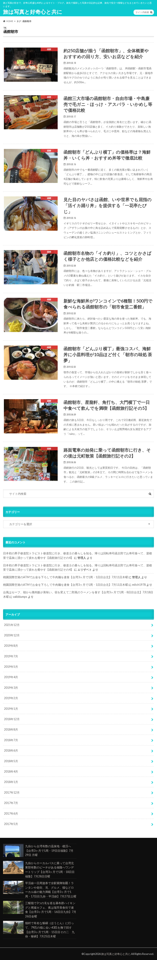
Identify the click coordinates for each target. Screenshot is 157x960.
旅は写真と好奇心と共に (32, 11)
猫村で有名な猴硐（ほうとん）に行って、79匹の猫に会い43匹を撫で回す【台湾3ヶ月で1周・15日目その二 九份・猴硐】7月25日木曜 (50, 929)
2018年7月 (11, 740)
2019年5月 (11, 666)
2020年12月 (12, 635)
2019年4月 (11, 677)
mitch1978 (139, 584)
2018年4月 (11, 771)
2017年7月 (11, 803)
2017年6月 (11, 813)
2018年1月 (11, 782)
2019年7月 (11, 656)
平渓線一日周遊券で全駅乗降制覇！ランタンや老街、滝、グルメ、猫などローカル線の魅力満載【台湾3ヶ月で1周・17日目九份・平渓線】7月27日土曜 (50, 889)
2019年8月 (11, 645)
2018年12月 (12, 719)
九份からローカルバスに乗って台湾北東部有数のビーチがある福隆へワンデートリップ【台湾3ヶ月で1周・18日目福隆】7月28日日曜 (50, 869)
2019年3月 (11, 687)
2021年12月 (12, 625)
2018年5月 (11, 761)
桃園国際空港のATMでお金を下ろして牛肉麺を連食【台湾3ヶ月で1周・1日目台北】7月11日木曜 (65, 577)
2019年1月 (11, 708)
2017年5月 (11, 824)
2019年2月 (11, 698)
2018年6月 (11, 750)
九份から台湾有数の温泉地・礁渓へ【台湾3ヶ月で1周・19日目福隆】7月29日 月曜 (49, 850)
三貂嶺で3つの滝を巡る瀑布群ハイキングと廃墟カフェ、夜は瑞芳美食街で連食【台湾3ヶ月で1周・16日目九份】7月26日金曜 (50, 909)
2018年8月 (11, 729)
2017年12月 (12, 792)
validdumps (20, 596)
